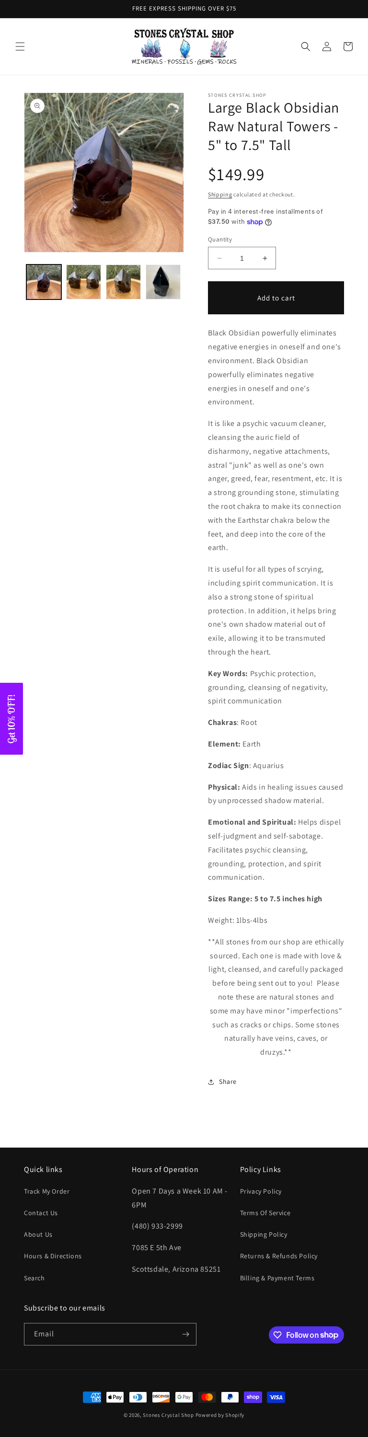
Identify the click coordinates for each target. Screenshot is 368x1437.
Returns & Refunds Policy (279, 1256)
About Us (38, 1234)
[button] (20, 46)
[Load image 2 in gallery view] (83, 281)
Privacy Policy (261, 1191)
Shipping (220, 194)
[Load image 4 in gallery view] (163, 281)
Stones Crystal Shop (168, 1415)
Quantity (220, 239)
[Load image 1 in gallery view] (43, 281)
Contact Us (41, 1212)
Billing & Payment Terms (277, 1278)
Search (34, 1278)
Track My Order (46, 1191)
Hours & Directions (53, 1256)
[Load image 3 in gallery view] (123, 281)
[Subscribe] (185, 1334)
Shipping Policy (264, 1234)
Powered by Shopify (220, 1415)
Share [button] (228, 1081)
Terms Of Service (265, 1212)
